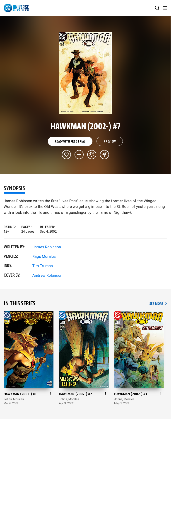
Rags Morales (44, 256)
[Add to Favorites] (66, 154)
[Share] (104, 154)
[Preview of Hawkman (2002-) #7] (85, 73)
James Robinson (46, 247)
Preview (110, 142)
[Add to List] (79, 154)
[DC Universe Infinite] (16, 7)
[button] (157, 8)
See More (158, 303)
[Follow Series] (91, 154)
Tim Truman (42, 266)
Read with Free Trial (70, 142)
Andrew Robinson (47, 275)
